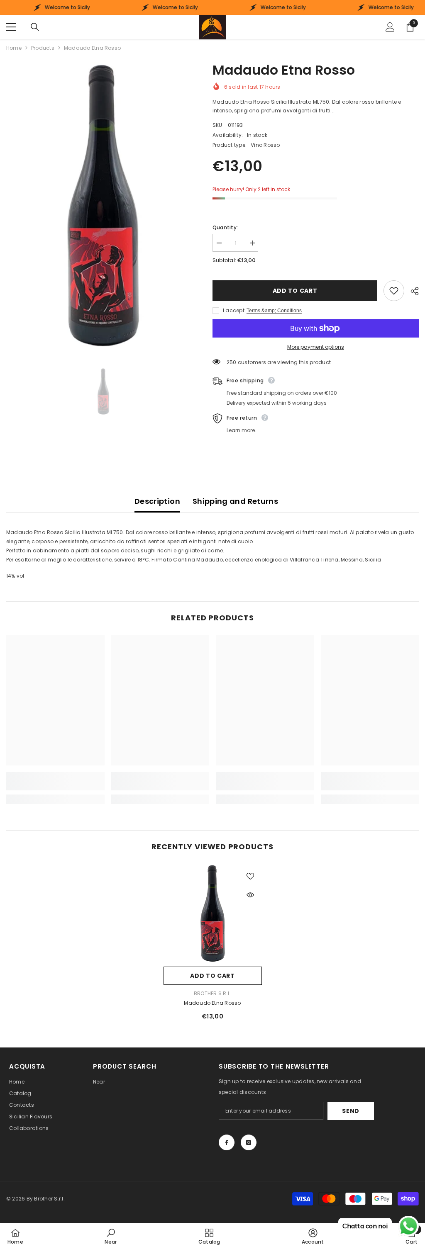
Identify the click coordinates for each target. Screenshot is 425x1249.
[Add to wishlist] (393, 290)
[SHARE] (411, 291)
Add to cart (295, 291)
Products (42, 47)
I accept (233, 310)
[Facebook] (226, 1142)
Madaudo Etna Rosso (212, 1002)
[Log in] (390, 27)
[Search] (35, 27)
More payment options (315, 346)
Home (14, 47)
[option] (103, 205)
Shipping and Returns (235, 501)
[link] (55, 785)
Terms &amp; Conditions (274, 310)
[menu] (11, 27)
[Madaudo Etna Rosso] (213, 913)
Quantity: (225, 227)
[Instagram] (248, 1142)
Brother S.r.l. (212, 993)
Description (157, 501)
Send (350, 1111)
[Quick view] (250, 894)
